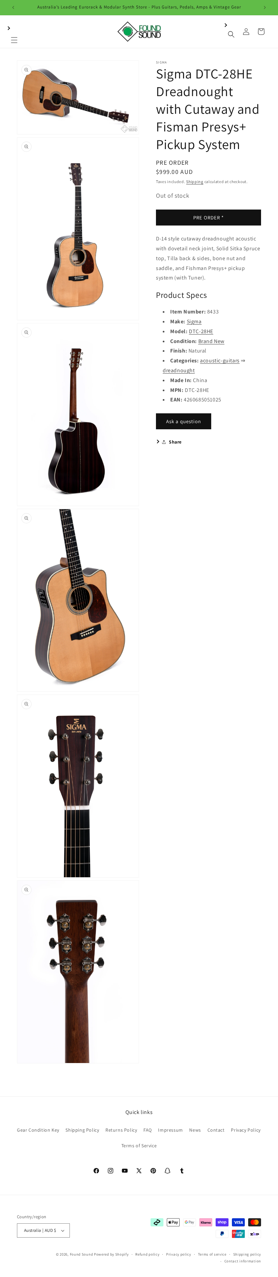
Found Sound (81, 1254)
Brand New (211, 341)
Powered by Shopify (111, 1254)
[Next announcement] (264, 7)
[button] (14, 31)
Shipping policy (247, 1254)
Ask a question (183, 421)
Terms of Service (139, 1146)
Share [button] (175, 442)
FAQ (147, 1130)
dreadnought (179, 370)
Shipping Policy (82, 1130)
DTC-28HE (201, 331)
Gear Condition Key (38, 1130)
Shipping (194, 181)
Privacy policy (178, 1254)
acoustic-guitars (220, 360)
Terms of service (212, 1254)
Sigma (194, 321)
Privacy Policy (245, 1130)
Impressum (170, 1130)
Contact (216, 1130)
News (195, 1130)
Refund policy (147, 1254)
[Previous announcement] (13, 7)
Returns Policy (121, 1130)
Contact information (242, 1261)
